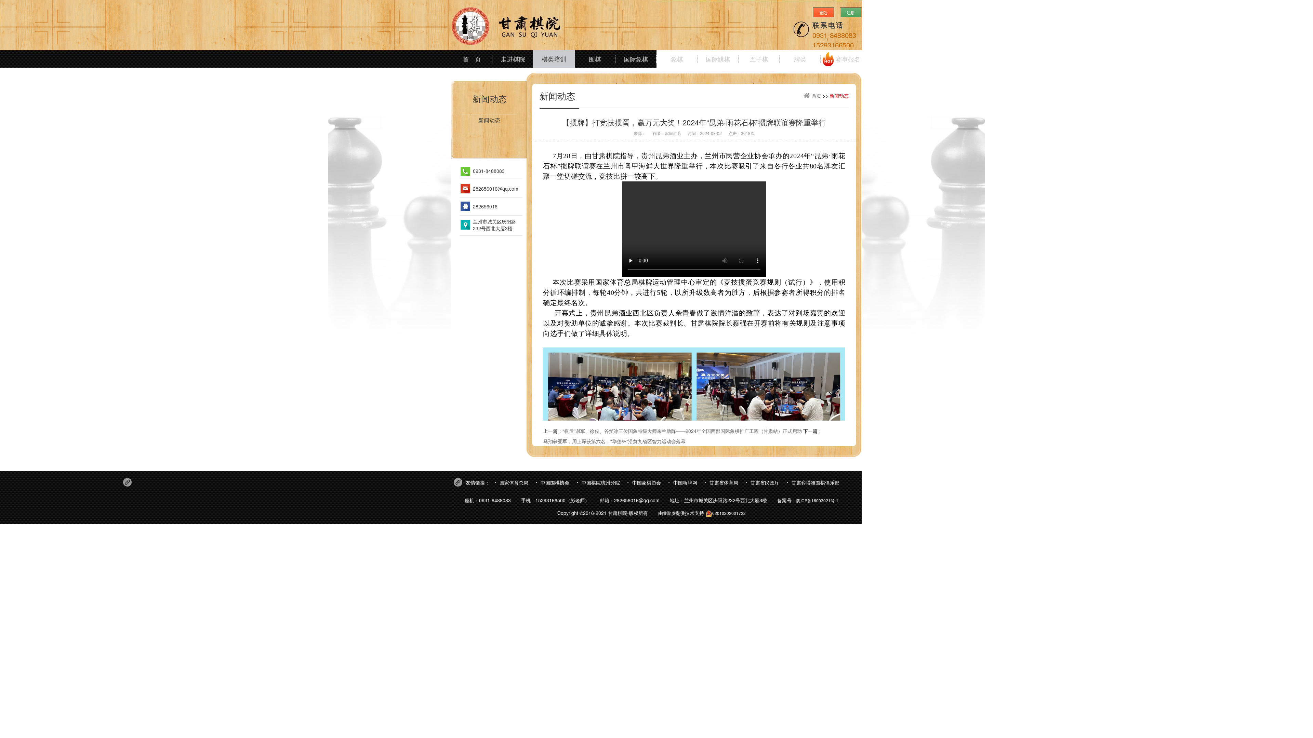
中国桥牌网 (685, 482)
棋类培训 (554, 58)
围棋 (595, 58)
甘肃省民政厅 (765, 482)
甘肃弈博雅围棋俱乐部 (815, 482)
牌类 (800, 58)
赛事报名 (848, 58)
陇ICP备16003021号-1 (817, 500)
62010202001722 (729, 513)
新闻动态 (490, 98)
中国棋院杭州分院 (601, 482)
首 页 (472, 58)
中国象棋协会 (646, 482)
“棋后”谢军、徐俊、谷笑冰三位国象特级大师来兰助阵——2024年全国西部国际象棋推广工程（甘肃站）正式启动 (682, 430)
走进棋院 (513, 58)
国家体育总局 (514, 482)
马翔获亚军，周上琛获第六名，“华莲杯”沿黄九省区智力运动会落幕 (614, 441)
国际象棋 (636, 58)
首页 (816, 95)
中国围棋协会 (555, 482)
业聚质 (669, 513)
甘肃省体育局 (723, 482)
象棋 (677, 58)
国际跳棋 (718, 58)
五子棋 (759, 58)
